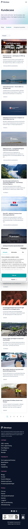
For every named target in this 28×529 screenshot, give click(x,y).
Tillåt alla (14, 275)
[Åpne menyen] (26, 2)
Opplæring (4, 467)
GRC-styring (4, 443)
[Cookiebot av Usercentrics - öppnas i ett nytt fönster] (20, 248)
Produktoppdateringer (7, 483)
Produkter (4, 450)
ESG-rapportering (6, 445)
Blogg (2, 27)
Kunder (3, 477)
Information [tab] (14, 252)
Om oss (3, 491)
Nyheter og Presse (6, 481)
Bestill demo (4, 462)
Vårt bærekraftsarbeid (7, 496)
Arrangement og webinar (19, 27)
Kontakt (3, 464)
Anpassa (13, 279)
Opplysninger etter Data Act (14, 524)
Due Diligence (5, 448)
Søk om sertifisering (7, 502)
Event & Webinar (6, 479)
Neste (25, 417)
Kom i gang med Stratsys (8, 460)
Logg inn (3, 500)
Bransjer (3, 452)
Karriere (3, 498)
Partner (3, 493)
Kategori (4, 35)
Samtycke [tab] (5, 252)
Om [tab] (23, 252)
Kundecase (8, 27)
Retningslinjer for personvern (14, 522)
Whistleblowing (5, 504)
